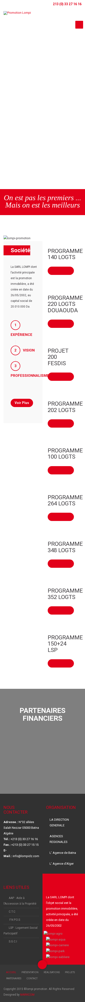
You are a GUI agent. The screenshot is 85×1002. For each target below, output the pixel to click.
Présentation (29, 972)
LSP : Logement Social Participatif (21, 930)
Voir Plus (61, 271)
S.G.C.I (13, 941)
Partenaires (13, 978)
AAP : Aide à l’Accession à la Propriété (20, 900)
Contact (32, 978)
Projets (70, 972)
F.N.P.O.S (14, 919)
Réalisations (52, 972)
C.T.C (12, 911)
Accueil (11, 972)
